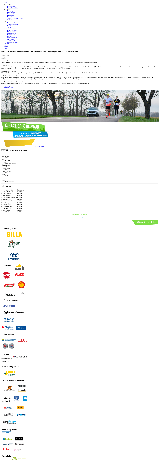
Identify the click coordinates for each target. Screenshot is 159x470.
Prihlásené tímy (11, 6)
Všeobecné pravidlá (12, 24)
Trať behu (10, 27)
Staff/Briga (10, 19)
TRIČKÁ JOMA (11, 40)
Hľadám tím (10, 15)
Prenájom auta (11, 34)
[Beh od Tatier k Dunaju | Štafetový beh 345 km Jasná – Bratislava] (25, 137)
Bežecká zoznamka (12, 17)
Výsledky (6, 43)
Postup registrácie (11, 11)
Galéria (6, 45)
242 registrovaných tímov (147, 222)
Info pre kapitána (11, 31)
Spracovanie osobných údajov (15, 18)
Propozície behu (11, 22)
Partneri (6, 46)
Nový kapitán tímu (12, 14)
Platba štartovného (12, 12)
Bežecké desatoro (11, 30)
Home (5, 2)
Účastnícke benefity (12, 42)
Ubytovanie (10, 36)
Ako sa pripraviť (11, 33)
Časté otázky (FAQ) (12, 37)
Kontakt (6, 48)
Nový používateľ (8, 87)
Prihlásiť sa (7, 86)
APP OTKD (10, 39)
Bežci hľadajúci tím (12, 8)
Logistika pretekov (12, 25)
